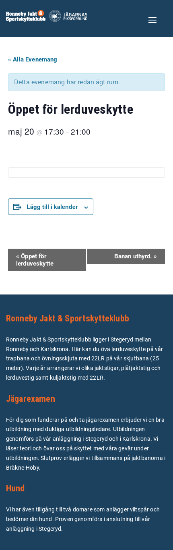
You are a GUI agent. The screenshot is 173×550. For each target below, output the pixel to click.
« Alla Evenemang (33, 59)
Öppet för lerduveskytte (35, 260)
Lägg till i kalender (52, 206)
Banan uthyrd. (135, 256)
